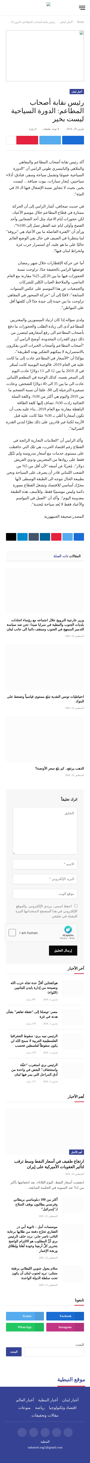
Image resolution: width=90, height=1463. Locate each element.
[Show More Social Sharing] (10, 140)
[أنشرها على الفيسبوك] (73, 140)
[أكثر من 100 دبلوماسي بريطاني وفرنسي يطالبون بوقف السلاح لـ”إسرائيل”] (73, 1205)
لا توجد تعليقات (50, 128)
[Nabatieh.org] (45, 8)
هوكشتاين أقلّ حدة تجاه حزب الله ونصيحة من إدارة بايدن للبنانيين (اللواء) (34, 987)
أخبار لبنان (66, 22)
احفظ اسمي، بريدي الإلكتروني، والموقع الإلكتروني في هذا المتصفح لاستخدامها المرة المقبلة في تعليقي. (46, 911)
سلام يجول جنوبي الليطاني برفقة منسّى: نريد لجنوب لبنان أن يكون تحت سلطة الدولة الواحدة (34, 1273)
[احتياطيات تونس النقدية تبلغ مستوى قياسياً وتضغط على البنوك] (45, 667)
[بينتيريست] (27, 140)
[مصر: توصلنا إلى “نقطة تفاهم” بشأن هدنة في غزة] (73, 1017)
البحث (80, 1345)
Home (80, 22)
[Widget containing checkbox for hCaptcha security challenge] (41, 933)
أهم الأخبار (76, 1152)
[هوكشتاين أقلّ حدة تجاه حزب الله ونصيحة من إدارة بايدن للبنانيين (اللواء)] (73, 988)
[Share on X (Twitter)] (50, 140)
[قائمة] (82, 7)
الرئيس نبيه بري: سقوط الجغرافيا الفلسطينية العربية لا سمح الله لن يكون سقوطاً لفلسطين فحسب (34, 1040)
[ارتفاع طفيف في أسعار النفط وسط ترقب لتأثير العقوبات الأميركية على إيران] (45, 1131)
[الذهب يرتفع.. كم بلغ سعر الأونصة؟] (45, 739)
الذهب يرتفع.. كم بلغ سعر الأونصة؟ (59, 768)
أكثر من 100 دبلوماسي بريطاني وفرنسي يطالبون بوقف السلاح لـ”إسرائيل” (35, 1204)
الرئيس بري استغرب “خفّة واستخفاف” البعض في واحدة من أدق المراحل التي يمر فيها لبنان (34, 1069)
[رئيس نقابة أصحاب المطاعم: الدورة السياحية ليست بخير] (45, 55)
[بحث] (7, 7)
